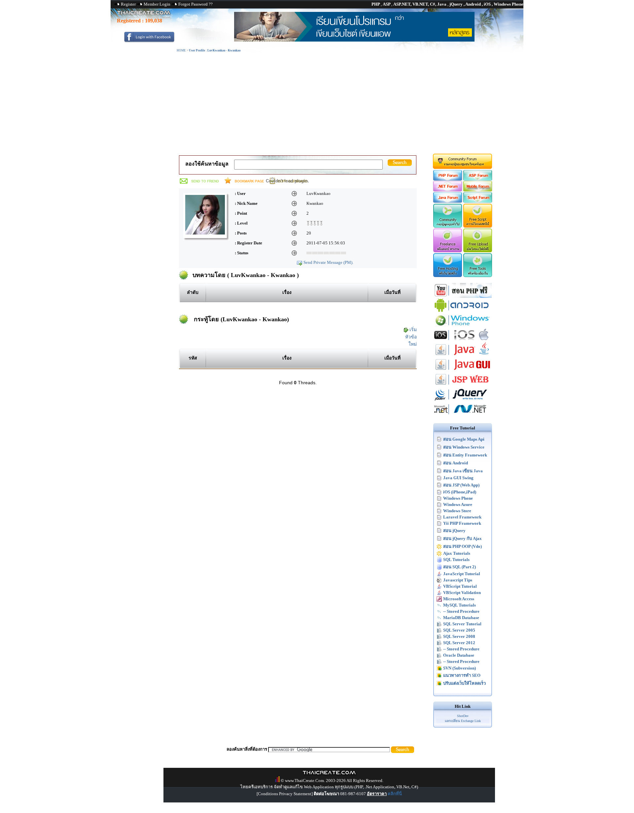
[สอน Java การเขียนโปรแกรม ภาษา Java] (463, 355)
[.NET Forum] (447, 190)
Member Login (157, 4)
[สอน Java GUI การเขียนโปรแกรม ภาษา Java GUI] (463, 370)
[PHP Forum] (447, 179)
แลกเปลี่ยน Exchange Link (463, 721)
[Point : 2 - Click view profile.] (314, 222)
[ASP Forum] (478, 179)
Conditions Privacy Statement (284, 793)
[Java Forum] (447, 201)
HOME (181, 50)
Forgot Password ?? (195, 4)
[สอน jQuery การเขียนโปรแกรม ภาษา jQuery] (463, 400)
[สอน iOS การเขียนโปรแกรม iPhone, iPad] (463, 340)
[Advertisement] (317, 103)
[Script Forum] (478, 201)
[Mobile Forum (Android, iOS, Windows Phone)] (478, 190)
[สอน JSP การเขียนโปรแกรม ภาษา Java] (463, 385)
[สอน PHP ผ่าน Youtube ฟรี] (463, 296)
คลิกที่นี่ (395, 793)
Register (128, 4)
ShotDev (463, 716)
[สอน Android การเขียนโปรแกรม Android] (463, 311)
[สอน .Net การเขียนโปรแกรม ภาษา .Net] (463, 415)
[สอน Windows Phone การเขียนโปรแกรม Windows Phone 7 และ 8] (463, 326)
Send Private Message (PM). (328, 262)
